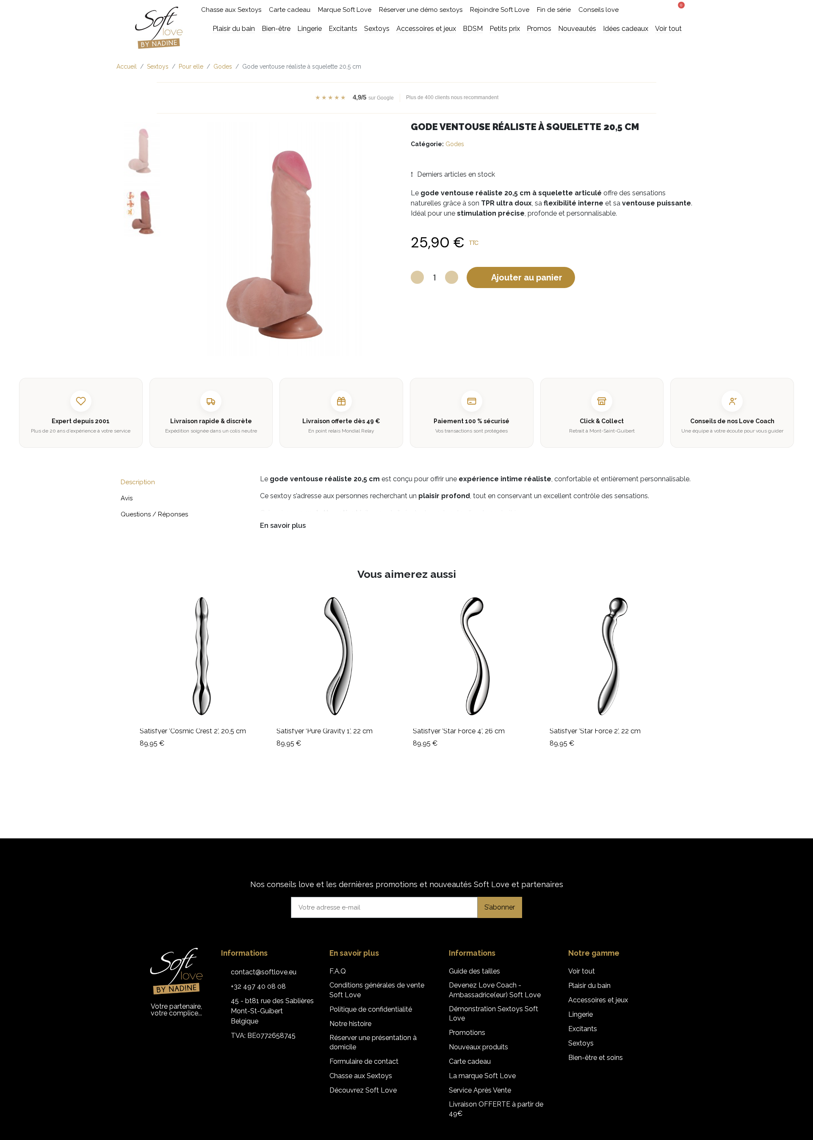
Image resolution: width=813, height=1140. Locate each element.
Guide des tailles (474, 971)
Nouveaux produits (478, 1047)
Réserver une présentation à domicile (373, 1042)
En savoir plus (283, 525)
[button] (646, 10)
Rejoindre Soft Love (499, 10)
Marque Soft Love (344, 10)
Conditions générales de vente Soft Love (376, 990)
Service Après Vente (480, 1090)
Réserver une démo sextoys (420, 10)
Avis (127, 498)
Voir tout (581, 971)
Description (138, 482)
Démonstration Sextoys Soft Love (493, 1013)
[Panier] (678, 9)
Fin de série (554, 10)
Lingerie (580, 1014)
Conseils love (598, 10)
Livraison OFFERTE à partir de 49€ (496, 1109)
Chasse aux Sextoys (231, 10)
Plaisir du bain (589, 986)
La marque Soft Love (482, 1076)
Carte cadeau (289, 10)
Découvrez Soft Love (363, 1090)
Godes (454, 144)
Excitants (582, 1029)
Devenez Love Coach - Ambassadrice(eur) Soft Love (495, 990)
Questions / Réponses (154, 514)
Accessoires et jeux (598, 1000)
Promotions (467, 1033)
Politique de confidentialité (370, 1009)
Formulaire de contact (363, 1061)
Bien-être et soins (595, 1058)
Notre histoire (350, 1024)
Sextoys (581, 1043)
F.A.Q (337, 971)
